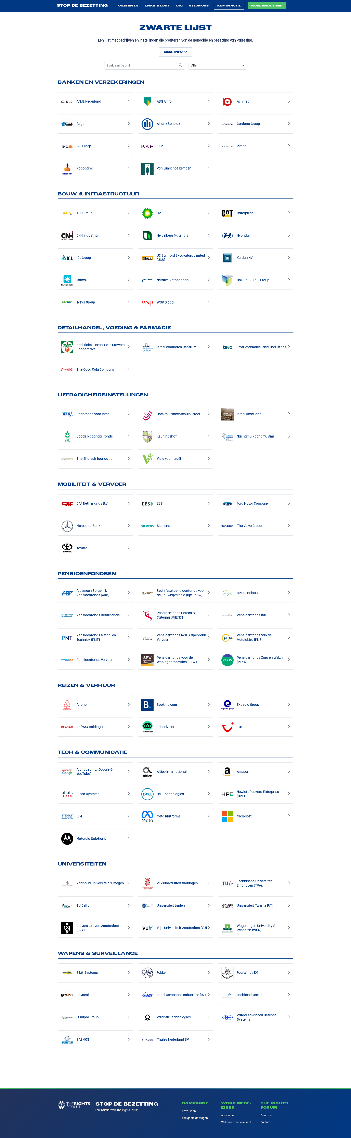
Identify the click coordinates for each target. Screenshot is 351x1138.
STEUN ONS (199, 6)
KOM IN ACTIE (229, 6)
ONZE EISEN (128, 6)
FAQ (179, 6)
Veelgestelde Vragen (195, 1118)
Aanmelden (228, 1115)
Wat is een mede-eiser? (236, 1122)
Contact (265, 1122)
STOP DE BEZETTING (82, 5)
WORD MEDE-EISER (266, 6)
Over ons (266, 1115)
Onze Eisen (189, 1111)
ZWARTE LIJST (157, 6)
